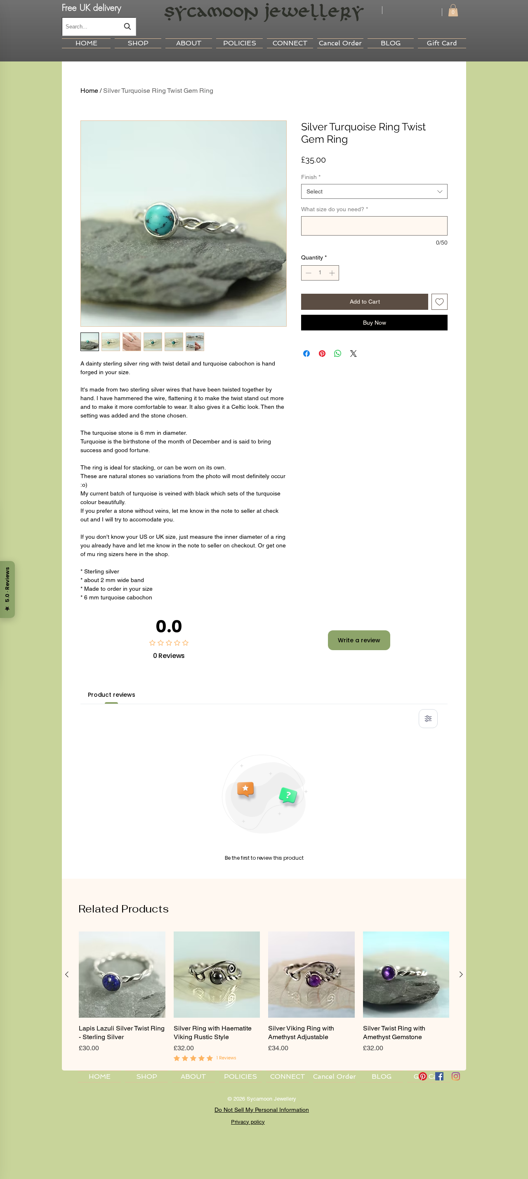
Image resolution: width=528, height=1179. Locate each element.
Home (89, 90)
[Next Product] (461, 974)
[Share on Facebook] (306, 353)
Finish (311, 177)
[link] (453, 10)
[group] (264, 997)
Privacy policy (248, 1122)
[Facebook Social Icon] (439, 1076)
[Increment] (333, 273)
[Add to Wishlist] (439, 302)
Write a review (359, 640)
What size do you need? (334, 209)
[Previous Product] (67, 974)
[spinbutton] (320, 273)
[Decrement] (307, 273)
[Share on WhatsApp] (338, 353)
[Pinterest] (423, 1076)
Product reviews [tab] (111, 695)
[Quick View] (122, 974)
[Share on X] (353, 353)
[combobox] (99, 26)
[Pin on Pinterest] (322, 353)
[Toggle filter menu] (428, 718)
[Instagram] (456, 1076)
